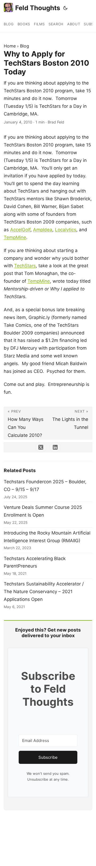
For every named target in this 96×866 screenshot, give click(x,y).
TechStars (25, 265)
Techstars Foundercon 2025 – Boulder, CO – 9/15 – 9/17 (45, 485)
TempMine (15, 237)
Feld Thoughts (37, 8)
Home (10, 46)
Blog (24, 46)
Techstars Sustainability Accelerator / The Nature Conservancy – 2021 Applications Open (44, 591)
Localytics (65, 229)
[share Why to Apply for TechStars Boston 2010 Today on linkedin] (55, 447)
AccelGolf (20, 229)
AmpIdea (42, 229)
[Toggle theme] (65, 8)
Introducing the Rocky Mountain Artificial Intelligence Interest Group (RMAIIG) (47, 536)
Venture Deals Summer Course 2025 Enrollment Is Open (43, 511)
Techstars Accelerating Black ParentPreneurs (35, 562)
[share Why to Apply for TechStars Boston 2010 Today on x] (41, 447)
